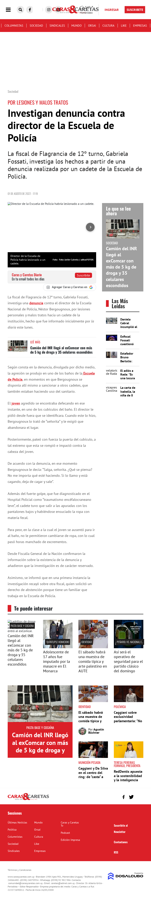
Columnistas (14, 25)
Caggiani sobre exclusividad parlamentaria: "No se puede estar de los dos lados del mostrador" (128, 723)
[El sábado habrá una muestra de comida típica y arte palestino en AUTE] (93, 647)
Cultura (108, 25)
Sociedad (36, 25)
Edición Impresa (70, 840)
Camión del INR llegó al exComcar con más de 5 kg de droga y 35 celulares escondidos (61, 350)
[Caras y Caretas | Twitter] (131, 797)
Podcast (65, 833)
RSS (116, 852)
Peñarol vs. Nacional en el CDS (133, 642)
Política (12, 829)
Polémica (120, 706)
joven (16, 403)
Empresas (140, 25)
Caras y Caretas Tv (70, 824)
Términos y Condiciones (19, 869)
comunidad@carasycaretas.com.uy (25, 883)
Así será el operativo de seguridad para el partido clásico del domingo (128, 661)
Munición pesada (89, 762)
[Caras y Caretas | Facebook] (30, 9)
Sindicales (57, 25)
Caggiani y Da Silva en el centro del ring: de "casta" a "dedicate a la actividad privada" (93, 777)
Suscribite (83, 275)
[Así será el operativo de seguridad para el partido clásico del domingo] (128, 647)
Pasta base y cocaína (22, 626)
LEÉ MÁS (35, 342)
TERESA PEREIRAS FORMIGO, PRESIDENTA (127, 764)
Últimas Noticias (17, 822)
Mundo (76, 25)
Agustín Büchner (96, 730)
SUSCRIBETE (135, 10)
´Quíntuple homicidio (57, 642)
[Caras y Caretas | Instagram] (48, 9)
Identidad (86, 642)
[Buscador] (20, 9)
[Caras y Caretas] (28, 800)
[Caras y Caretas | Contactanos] (138, 796)
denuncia (36, 303)
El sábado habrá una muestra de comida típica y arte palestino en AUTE (92, 661)
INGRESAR (112, 10)
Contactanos (121, 842)
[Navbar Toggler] (11, 10)
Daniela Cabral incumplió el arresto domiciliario (128, 326)
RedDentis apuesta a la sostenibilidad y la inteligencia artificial (128, 778)
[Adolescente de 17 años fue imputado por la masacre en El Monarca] (58, 647)
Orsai (92, 25)
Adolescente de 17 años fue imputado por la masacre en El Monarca (56, 661)
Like (124, 25)
